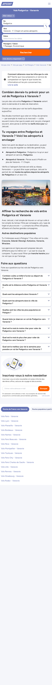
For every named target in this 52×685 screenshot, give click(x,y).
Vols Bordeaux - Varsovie (11, 430)
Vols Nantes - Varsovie (10, 435)
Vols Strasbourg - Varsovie (12, 476)
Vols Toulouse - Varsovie (11, 453)
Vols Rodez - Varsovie (10, 481)
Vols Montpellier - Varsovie (12, 448)
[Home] (7, 4)
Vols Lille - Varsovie (9, 467)
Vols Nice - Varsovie (9, 444)
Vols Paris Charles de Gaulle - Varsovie (17, 462)
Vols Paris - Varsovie (9, 416)
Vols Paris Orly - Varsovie (11, 458)
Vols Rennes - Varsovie (11, 471)
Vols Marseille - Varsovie (11, 425)
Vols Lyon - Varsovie (9, 421)
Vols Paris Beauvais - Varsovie (13, 439)
